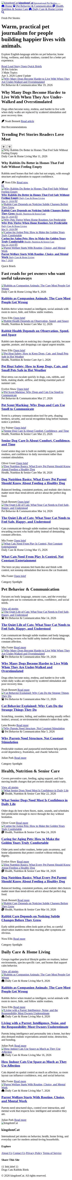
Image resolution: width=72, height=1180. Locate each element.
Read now (22, 182)
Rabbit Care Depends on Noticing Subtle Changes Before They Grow (30, 918)
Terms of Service (52, 1153)
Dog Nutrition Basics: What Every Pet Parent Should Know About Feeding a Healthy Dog (33, 481)
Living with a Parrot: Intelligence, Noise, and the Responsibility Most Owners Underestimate (34, 1025)
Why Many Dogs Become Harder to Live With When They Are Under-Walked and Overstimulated (34, 667)
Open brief (19, 317)
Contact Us (19, 1153)
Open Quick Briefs (31, 66)
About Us (6, 1153)
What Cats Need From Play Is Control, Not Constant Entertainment (32, 558)
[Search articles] (2, 12)
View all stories (9, 608)
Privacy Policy (34, 1153)
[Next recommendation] (9, 147)
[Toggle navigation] (58, 3)
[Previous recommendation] (3, 147)
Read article (27, 121)
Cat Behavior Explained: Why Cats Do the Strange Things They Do (32, 708)
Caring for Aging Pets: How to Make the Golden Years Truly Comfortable (30, 841)
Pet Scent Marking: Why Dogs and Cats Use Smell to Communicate (33, 407)
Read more (20, 647)
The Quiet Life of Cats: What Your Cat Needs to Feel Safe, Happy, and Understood (35, 519)
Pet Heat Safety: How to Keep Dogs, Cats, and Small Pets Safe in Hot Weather (34, 368)
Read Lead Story (11, 66)
